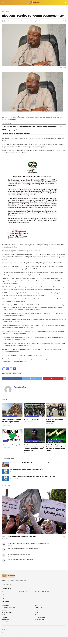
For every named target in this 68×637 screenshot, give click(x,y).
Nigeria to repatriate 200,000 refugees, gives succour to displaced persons (35, 462)
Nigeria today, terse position (12, 445)
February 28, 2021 (15, 464)
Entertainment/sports (8, 612)
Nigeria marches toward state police (16, 133)
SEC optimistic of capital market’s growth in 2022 (26, 469)
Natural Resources (7, 622)
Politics (37, 612)
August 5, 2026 (28, 421)
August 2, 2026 (6, 447)
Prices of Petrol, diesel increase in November (20, 559)
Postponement (17, 373)
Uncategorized (39, 619)
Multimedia (5, 619)
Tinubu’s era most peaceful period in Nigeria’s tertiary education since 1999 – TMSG (33, 126)
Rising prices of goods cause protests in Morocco (19, 536)
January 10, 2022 (15, 471)
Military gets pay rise (10, 130)
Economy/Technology (10, 415)
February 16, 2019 (26, 21)
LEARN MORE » (6, 584)
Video (36, 622)
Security (37, 615)
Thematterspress (40, 617)
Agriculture (5, 605)
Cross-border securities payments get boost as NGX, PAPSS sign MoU (33, 476)
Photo (37, 610)
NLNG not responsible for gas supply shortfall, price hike (23, 548)
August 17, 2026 (6, 425)
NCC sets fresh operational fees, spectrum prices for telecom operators (28, 543)
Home (3, 11)
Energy (6, 441)
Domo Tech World (10, 633)
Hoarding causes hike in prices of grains (18, 554)
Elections (8, 373)
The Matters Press (13, 21)
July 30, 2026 (28, 452)
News (7, 11)
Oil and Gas (38, 607)
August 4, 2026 (50, 423)
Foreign (4, 617)
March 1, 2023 (14, 478)
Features (4, 615)
